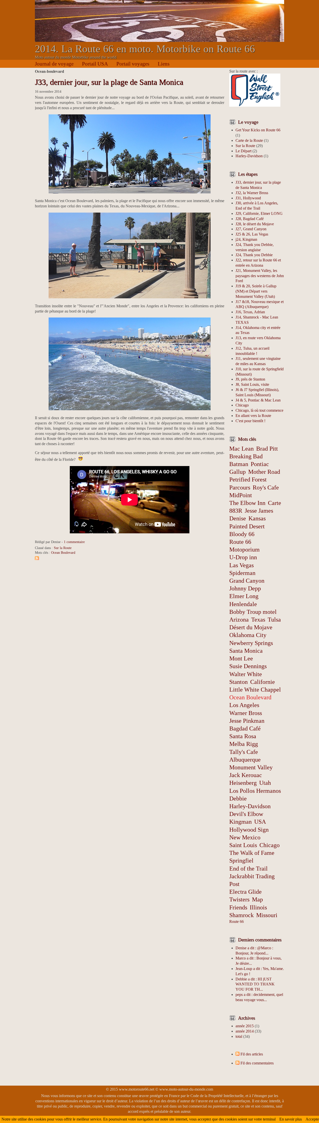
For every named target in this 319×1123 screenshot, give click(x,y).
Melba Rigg (243, 744)
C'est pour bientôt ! (250, 421)
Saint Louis (243, 845)
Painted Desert (247, 526)
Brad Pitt (267, 448)
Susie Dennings (248, 666)
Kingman (240, 821)
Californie (262, 682)
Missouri (266, 915)
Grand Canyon (246, 580)
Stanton (238, 682)
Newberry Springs (251, 643)
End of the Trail (248, 868)
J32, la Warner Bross (252, 193)
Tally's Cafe (243, 752)
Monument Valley (251, 767)
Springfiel (241, 860)
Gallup (237, 472)
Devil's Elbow (246, 814)
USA (260, 821)
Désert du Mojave (250, 627)
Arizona (239, 619)
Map (257, 899)
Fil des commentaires (257, 1063)
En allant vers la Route (253, 415)
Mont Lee (241, 658)
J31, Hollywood (248, 198)
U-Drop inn (243, 557)
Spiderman (242, 573)
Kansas (257, 518)
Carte (274, 503)
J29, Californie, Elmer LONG (259, 213)
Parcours (239, 487)
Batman (238, 464)
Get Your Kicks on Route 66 (258, 130)
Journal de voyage (54, 64)
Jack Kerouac (245, 775)
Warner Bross (245, 713)
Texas (258, 619)
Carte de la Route (249, 140)
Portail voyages (132, 64)
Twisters (239, 899)
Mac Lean (241, 448)
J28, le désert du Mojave (255, 224)
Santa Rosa (242, 736)
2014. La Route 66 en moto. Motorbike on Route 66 (145, 49)
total (239, 1036)
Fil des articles (251, 1054)
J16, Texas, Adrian (250, 312)
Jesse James (259, 510)
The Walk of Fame (251, 853)
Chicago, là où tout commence (259, 410)
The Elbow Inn (247, 503)
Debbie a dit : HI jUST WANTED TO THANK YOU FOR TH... (255, 984)
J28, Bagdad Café (250, 219)
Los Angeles (244, 705)
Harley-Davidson (249, 156)
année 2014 (245, 1031)
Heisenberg (243, 783)
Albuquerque (245, 759)
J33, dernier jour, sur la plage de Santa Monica (109, 82)
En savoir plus (290, 1119)
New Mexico (244, 837)
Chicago (242, 405)
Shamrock (241, 915)
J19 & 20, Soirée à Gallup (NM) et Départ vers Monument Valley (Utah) (256, 291)
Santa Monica (246, 650)
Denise (237, 518)
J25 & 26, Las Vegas (252, 234)
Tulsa (274, 619)
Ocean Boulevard (63, 553)
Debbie (238, 798)
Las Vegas (241, 565)
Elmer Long (243, 596)
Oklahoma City (247, 635)
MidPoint (240, 495)
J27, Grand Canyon (251, 229)
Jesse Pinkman (246, 721)
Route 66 (236, 921)
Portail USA (95, 64)
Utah (265, 783)
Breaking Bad (246, 456)
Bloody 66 (241, 534)
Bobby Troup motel (253, 612)
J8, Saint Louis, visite (252, 384)
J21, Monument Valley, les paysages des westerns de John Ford (260, 275)
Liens (163, 64)
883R (235, 510)
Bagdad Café (245, 728)
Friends (238, 907)
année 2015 (245, 1026)
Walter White (245, 674)
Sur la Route (63, 548)
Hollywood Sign (249, 829)
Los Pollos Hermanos (255, 791)
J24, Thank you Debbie (254, 255)
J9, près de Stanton (250, 379)
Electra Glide (245, 891)
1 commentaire (74, 542)
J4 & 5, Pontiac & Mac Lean (258, 400)
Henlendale (243, 604)
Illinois (258, 907)
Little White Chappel (255, 689)
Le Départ (243, 151)
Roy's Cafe (266, 487)
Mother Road (264, 472)
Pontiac (260, 464)
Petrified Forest (248, 479)
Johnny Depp (245, 588)
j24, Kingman (246, 239)
